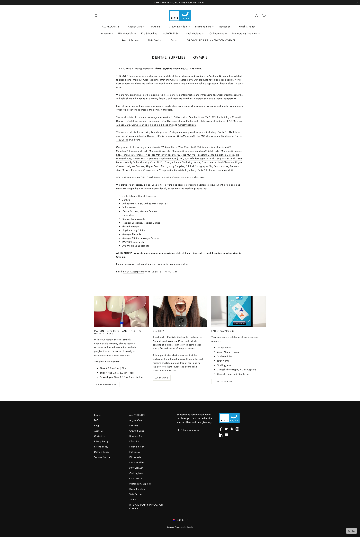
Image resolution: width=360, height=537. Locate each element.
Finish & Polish (247, 26)
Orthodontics (217, 33)
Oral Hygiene (194, 33)
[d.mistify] (180, 311)
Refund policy (101, 446)
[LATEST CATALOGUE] (238, 311)
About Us (98, 430)
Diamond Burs (203, 26)
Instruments (107, 33)
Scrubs (175, 40)
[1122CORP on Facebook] (220, 429)
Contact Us (99, 436)
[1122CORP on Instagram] (237, 429)
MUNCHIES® (170, 33)
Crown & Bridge (178, 26)
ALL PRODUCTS (111, 26)
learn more (162, 377)
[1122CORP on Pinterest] (231, 429)
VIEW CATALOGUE (222, 381)
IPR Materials (125, 33)
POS (169, 527)
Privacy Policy (101, 441)
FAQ (96, 420)
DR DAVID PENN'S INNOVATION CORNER (211, 40)
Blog (96, 425)
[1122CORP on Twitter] (226, 429)
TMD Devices (155, 40)
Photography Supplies (244, 33)
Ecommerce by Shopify (184, 527)
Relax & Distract (131, 40)
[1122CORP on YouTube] (226, 435)
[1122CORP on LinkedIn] (220, 435)
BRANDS (155, 26)
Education (225, 26)
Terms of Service (102, 457)
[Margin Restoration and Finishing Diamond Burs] (121, 311)
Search (97, 415)
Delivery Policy (101, 452)
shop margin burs (107, 384)
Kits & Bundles (149, 33)
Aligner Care (135, 26)
